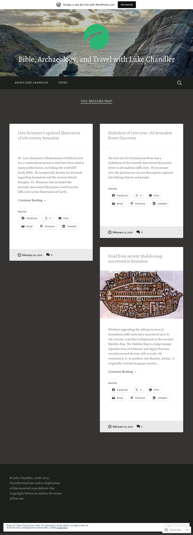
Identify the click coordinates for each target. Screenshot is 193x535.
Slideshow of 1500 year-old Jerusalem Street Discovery (140, 135)
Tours (62, 82)
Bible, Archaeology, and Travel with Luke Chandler (96, 59)
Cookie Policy (62, 527)
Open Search (179, 82)
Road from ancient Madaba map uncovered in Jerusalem (135, 258)
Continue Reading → (32, 200)
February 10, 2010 (123, 427)
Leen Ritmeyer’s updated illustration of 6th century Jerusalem (49, 135)
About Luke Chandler (31, 82)
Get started (127, 4)
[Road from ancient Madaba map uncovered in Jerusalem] (141, 295)
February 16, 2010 (32, 255)
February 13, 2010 (123, 232)
